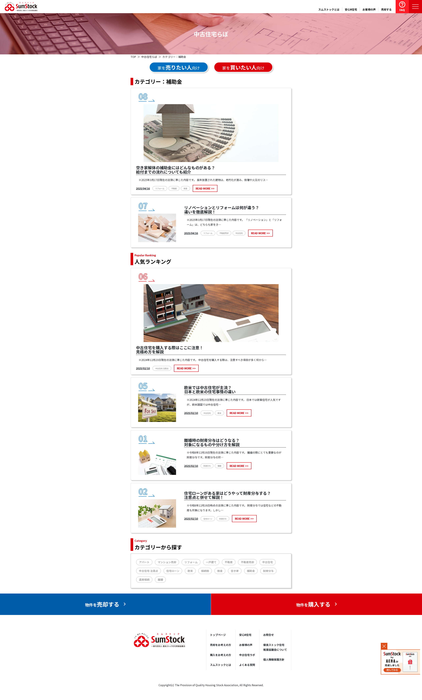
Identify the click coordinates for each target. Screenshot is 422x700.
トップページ (218, 635)
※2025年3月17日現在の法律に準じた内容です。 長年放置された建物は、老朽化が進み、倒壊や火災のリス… (203, 180)
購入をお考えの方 (220, 655)
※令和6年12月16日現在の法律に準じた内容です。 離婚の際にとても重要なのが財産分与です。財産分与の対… (234, 454)
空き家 (235, 571)
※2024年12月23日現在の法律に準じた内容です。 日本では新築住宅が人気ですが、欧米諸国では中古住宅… (234, 402)
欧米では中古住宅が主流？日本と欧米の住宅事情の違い (210, 390)
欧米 (219, 413)
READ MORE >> (205, 188)
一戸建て (211, 562)
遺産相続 (144, 579)
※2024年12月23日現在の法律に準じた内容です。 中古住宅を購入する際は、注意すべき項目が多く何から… (203, 360)
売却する (386, 9)
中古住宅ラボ (247, 655)
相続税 (205, 571)
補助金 (251, 571)
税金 (185, 188)
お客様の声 (369, 9)
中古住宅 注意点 (161, 368)
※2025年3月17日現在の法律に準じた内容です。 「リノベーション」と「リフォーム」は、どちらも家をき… (234, 222)
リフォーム (159, 188)
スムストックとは (328, 9)
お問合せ (268, 635)
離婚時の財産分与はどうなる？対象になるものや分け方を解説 (212, 442)
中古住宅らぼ (149, 57)
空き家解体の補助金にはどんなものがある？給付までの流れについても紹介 (175, 170)
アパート (144, 562)
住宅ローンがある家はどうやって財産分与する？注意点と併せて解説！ (227, 495)
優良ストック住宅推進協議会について (275, 647)
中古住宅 (239, 233)
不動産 (174, 188)
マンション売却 (167, 562)
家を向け (179, 67)
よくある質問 (247, 665)
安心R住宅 (351, 9)
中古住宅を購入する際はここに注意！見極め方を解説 (169, 350)
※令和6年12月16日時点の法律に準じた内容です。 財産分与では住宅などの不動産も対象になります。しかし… (234, 507)
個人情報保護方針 (273, 659)
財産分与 (207, 465)
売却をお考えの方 (220, 645)
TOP (133, 57)
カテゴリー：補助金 (174, 57)
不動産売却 (223, 233)
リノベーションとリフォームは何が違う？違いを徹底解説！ (221, 210)
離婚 (219, 465)
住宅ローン (207, 518)
